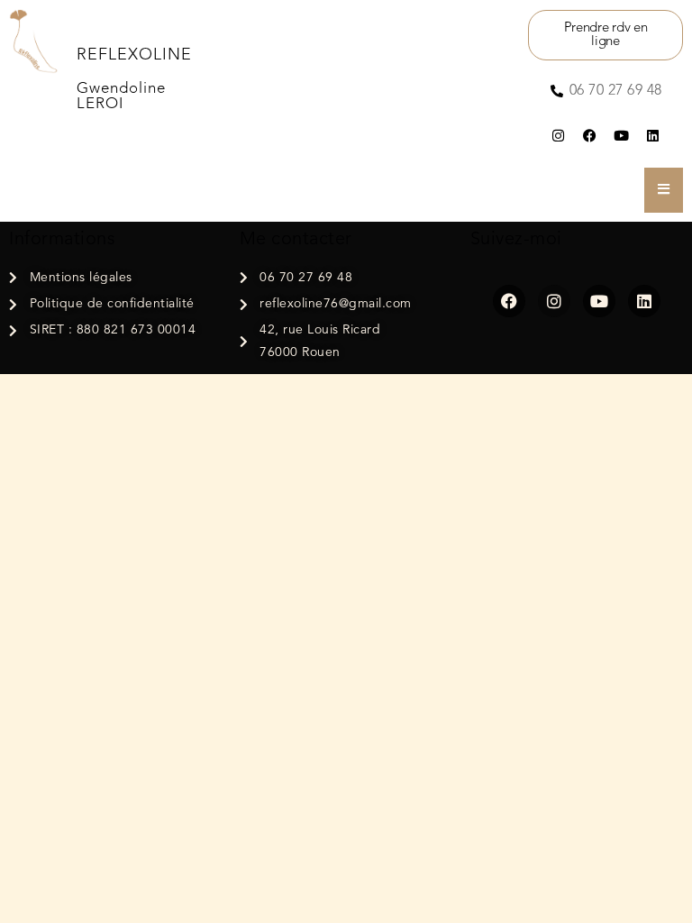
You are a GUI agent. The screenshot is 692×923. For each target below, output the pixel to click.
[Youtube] (620, 136)
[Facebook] (589, 136)
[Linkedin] (652, 136)
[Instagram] (557, 136)
